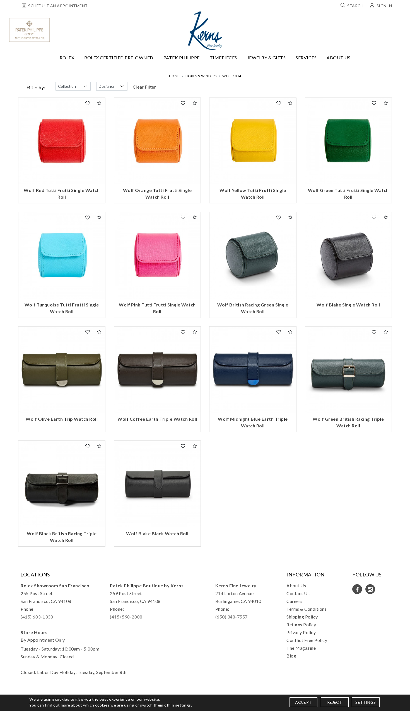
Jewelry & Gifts (266, 57)
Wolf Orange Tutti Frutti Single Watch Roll (157, 193)
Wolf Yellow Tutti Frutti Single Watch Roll (253, 193)
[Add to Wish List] (88, 103)
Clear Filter (144, 86)
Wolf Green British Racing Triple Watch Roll (348, 422)
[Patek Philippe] (29, 30)
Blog (291, 655)
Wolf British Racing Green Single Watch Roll (252, 308)
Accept (303, 702)
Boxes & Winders (201, 76)
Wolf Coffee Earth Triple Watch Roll (157, 419)
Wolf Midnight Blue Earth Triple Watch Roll (253, 422)
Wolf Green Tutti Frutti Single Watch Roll (348, 193)
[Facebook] (357, 589)
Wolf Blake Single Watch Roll (348, 304)
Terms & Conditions (306, 609)
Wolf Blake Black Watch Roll (157, 533)
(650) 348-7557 (231, 616)
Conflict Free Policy (306, 640)
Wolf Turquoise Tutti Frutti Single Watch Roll (62, 308)
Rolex (67, 57)
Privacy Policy (301, 632)
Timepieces (223, 57)
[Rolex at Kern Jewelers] (401, 18)
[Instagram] (370, 589)
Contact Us (298, 593)
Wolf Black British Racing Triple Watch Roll (62, 537)
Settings (365, 702)
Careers (294, 601)
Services (306, 57)
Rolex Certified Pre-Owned (118, 57)
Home (174, 76)
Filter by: (35, 87)
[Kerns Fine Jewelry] (205, 30)
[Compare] (99, 103)
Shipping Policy (302, 616)
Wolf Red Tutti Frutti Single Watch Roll (62, 193)
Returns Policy (301, 624)
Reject (334, 702)
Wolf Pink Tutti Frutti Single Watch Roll (157, 308)
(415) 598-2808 (126, 616)
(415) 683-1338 (37, 616)
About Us (338, 57)
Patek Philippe (181, 57)
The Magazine (301, 648)
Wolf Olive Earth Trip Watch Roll (62, 419)
